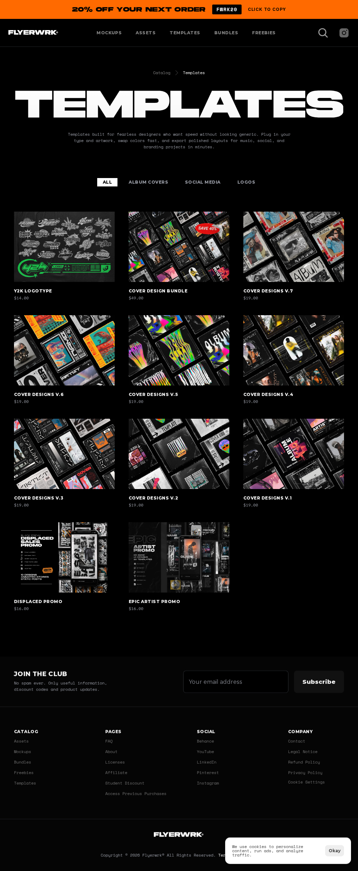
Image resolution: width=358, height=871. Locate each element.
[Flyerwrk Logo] (32, 33)
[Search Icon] (323, 33)
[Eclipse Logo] (179, 835)
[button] (179, 9)
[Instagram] (344, 32)
